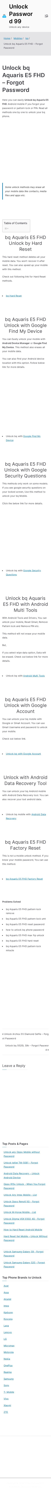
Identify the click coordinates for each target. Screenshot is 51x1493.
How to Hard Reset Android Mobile (23, 1229)
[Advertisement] (25, 147)
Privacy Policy (10, 1461)
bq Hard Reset (14, 295)
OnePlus (8, 1365)
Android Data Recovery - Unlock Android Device (21, 1175)
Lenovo (8, 1332)
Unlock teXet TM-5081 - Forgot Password (21, 1164)
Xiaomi (7, 1405)
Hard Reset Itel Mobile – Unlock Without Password (25, 1238)
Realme (8, 1372)
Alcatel (7, 1299)
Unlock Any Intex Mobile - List (20, 1194)
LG (5, 1339)
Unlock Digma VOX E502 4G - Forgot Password (24, 1220)
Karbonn (8, 1312)
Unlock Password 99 (21, 14)
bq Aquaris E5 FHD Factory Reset (24, 878)
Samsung (9, 1378)
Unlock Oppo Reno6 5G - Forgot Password (21, 1203)
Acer (6, 1285)
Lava (6, 1325)
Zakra (23, 1486)
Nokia (7, 1358)
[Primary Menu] (46, 16)
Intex (6, 1305)
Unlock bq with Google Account (23, 753)
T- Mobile (9, 1392)
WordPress (36, 1486)
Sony (6, 1385)
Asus (6, 1292)
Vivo (6, 1398)
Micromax (9, 1345)
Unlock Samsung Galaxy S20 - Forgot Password (24, 1264)
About (6, 1455)
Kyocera (8, 1319)
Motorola (9, 1352)
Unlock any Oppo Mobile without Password (22, 1154)
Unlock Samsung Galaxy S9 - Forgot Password (23, 1253)
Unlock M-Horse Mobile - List (20, 1212)
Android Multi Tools (34, 675)
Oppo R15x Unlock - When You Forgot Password (24, 1186)
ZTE (6, 1412)
